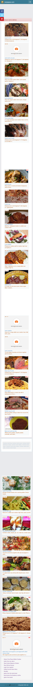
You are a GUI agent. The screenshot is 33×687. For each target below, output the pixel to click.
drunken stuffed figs (7, 591)
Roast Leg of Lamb (9, 138)
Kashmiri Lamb (8, 78)
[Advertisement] (16, 12)
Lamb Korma (8, 184)
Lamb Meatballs (9, 224)
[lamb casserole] (16, 342)
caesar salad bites (7, 491)
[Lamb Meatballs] (16, 221)
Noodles (6, 671)
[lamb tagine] (16, 382)
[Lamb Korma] (16, 176)
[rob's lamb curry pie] (16, 49)
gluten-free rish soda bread (10, 673)
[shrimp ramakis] (16, 564)
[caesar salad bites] (16, 484)
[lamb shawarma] (16, 90)
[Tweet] (2, 15)
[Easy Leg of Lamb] (16, 362)
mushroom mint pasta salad (9, 611)
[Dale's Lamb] (16, 281)
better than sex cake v (9, 661)
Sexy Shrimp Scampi (9, 665)
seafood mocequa (7, 551)
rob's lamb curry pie (10, 58)
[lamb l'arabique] (16, 261)
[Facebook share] (2, 11)
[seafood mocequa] (16, 544)
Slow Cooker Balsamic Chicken (11, 663)
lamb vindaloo (8, 330)
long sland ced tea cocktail (9, 531)
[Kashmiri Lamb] (16, 70)
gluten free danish (8, 677)
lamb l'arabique (8, 264)
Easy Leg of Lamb (9, 371)
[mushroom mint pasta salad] (16, 604)
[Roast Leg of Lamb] (16, 130)
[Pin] (2, 19)
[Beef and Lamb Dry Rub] (16, 423)
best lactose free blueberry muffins (12, 675)
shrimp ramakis (6, 571)
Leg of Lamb (8, 38)
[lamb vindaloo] (16, 322)
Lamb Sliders (8, 244)
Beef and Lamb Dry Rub (11, 431)
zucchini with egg (7, 511)
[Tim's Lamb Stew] (16, 110)
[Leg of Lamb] (16, 29)
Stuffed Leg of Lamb (10, 411)
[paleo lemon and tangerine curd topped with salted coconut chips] (16, 644)
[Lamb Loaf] (16, 196)
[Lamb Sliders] (16, 236)
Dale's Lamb (8, 284)
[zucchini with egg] (16, 504)
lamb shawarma (9, 98)
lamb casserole (8, 350)
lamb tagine (8, 391)
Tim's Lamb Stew (9, 118)
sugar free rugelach (8, 667)
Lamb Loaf (7, 204)
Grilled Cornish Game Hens (10, 669)
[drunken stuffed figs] (16, 590)
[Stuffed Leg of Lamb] (16, 403)
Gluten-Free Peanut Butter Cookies (12, 659)
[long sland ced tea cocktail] (16, 524)
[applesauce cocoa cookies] (16, 624)
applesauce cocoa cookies (9, 631)
